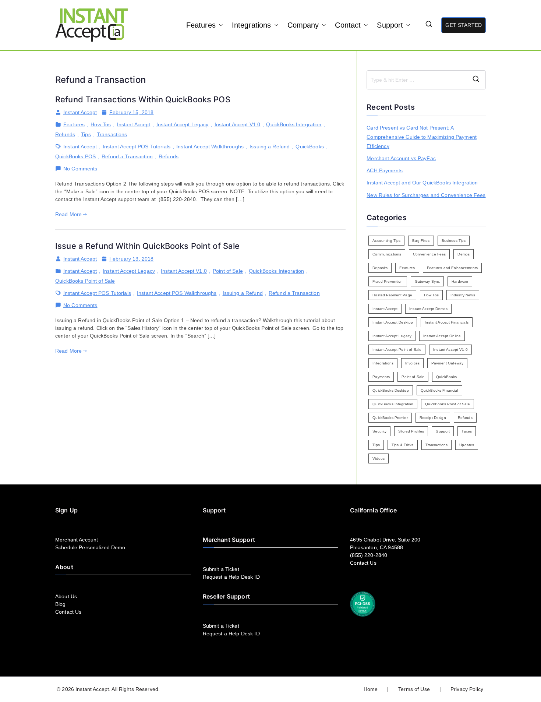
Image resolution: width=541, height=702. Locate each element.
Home (371, 689)
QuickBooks (309, 146)
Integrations (251, 25)
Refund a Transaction (127, 156)
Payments (381, 377)
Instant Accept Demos (428, 309)
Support (390, 25)
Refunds (65, 134)
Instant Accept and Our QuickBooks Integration (422, 183)
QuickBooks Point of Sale (85, 281)
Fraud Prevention (387, 281)
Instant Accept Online (442, 336)
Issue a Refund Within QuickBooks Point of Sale (147, 246)
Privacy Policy (466, 689)
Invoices (412, 363)
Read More (68, 214)
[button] (219, 25)
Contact (348, 25)
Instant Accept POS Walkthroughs (176, 293)
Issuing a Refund (270, 146)
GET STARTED (463, 25)
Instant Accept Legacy (182, 124)
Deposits (380, 268)
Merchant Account (76, 540)
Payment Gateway (447, 363)
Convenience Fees (429, 254)
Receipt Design (433, 418)
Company (303, 25)
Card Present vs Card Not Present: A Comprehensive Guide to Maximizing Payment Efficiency (422, 137)
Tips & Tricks (403, 445)
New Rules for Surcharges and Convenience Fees (426, 195)
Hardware (460, 281)
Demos (463, 254)
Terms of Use (414, 689)
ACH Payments (385, 170)
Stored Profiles (411, 431)
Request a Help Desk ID (231, 577)
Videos (378, 458)
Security (379, 431)
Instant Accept (80, 112)
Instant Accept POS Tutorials (136, 146)
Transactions (112, 134)
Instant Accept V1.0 (238, 124)
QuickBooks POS (75, 156)
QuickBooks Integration (293, 124)
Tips (86, 134)
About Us (66, 596)
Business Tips (454, 241)
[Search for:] (426, 80)
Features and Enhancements (452, 268)
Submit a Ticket (221, 569)
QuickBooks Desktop (390, 390)
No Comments (80, 169)
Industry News (462, 295)
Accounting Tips (386, 241)
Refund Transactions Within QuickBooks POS (142, 99)
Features (201, 25)
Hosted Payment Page (392, 295)
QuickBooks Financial (439, 390)
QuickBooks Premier (390, 418)
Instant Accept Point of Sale (396, 350)
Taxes (467, 431)
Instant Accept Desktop (392, 322)
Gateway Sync (427, 281)
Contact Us (68, 612)
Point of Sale (228, 271)
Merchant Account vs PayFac (401, 158)
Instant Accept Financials (446, 322)
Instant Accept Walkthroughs (210, 146)
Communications (386, 254)
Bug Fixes (420, 241)
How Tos (101, 124)
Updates (466, 445)
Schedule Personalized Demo (90, 547)
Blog (60, 604)
